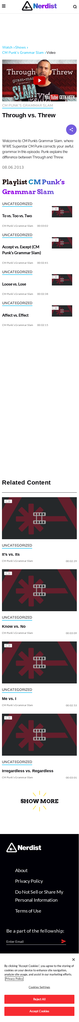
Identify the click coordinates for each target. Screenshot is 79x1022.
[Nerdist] (39, 6)
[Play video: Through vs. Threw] (39, 80)
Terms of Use (28, 911)
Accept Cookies (39, 1011)
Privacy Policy (29, 881)
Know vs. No (14, 626)
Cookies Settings (39, 987)
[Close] (73, 959)
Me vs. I (9, 698)
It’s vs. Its (11, 554)
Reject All (39, 999)
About (21, 870)
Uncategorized (17, 203)
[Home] (23, 851)
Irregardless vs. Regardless (27, 771)
